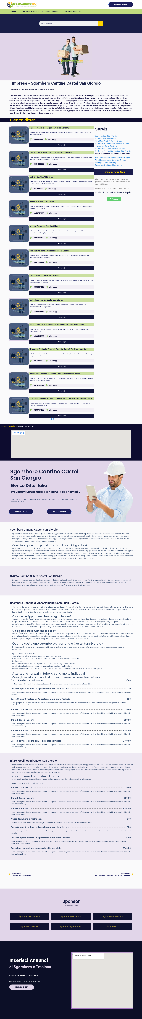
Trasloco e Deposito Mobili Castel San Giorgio (112, 143)
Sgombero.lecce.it (29, 926)
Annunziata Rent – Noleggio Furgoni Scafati (49, 251)
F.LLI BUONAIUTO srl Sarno (42, 201)
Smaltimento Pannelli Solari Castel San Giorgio (112, 158)
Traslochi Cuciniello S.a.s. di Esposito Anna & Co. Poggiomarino (58, 349)
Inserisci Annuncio (72, 12)
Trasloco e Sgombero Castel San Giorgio (110, 148)
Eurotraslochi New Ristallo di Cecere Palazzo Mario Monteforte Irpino (61, 398)
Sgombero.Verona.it (71, 916)
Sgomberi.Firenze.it (112, 916)
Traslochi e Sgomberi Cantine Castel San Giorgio (113, 151)
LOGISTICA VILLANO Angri (41, 177)
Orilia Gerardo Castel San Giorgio (44, 275)
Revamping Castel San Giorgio (106, 163)
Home (13, 12)
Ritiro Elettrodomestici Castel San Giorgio (110, 160)
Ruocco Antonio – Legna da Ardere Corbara (49, 128)
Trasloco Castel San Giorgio (105, 138)
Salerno (14, 426)
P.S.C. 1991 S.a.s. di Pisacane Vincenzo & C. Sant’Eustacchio (57, 324)
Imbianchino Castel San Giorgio (106, 146)
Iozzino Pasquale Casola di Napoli (45, 226)
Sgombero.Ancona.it (29, 916)
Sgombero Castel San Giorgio (106, 136)
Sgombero (5, 426)
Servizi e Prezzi (51, 12)
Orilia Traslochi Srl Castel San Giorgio (46, 300)
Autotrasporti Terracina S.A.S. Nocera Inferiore (51, 152)
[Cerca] (100, 23)
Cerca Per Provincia (30, 12)
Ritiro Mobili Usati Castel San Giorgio (109, 141)
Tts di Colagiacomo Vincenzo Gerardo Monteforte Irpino (55, 374)
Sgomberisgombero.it (71, 926)
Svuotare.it (112, 926)
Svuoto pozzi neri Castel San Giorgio (108, 165)
